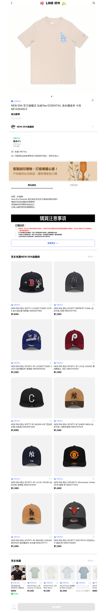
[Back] (12, 3)
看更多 (90, 257)
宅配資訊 (74, 185)
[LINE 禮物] (53, 3)
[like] (50, 304)
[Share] (93, 100)
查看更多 (51, 243)
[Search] (94, 3)
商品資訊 (32, 185)
